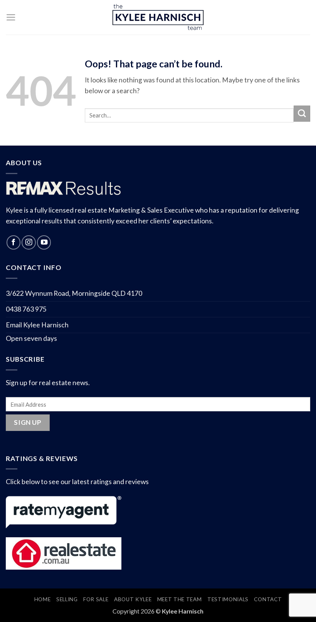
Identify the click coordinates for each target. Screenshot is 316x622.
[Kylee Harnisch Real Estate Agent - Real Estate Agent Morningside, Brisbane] (158, 17)
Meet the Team (179, 599)
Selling (67, 599)
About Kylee (132, 599)
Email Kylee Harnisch (37, 325)
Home (42, 599)
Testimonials (228, 599)
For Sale (95, 599)
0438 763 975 (26, 309)
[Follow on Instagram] (28, 242)
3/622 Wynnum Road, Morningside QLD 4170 (74, 293)
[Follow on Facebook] (13, 242)
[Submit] (302, 114)
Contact (268, 599)
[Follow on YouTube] (44, 242)
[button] (11, 17)
